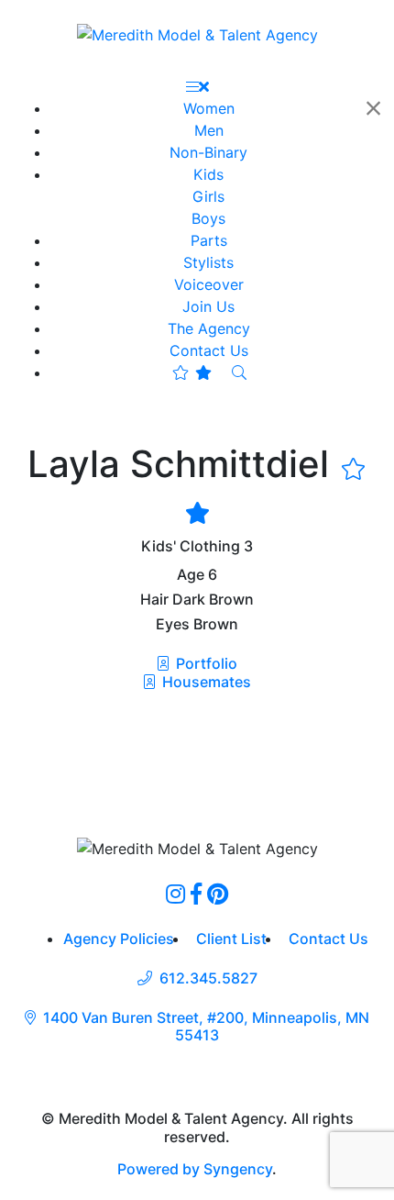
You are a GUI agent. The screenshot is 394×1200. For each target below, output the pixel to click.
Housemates (205, 681)
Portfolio (204, 663)
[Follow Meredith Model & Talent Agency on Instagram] (175, 894)
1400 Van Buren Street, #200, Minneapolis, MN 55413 (206, 1026)
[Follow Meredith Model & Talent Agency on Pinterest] (217, 894)
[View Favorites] (192, 372)
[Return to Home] (197, 34)
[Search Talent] (239, 372)
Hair (154, 599)
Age (190, 574)
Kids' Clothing (190, 546)
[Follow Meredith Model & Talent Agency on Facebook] (196, 894)
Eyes (173, 624)
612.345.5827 (208, 978)
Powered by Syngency (194, 1169)
